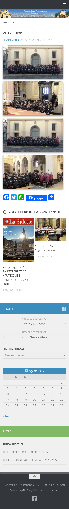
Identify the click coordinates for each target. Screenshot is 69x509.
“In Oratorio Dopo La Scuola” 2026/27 (27, 451)
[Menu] (64, 4)
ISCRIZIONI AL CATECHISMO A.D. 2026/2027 (31, 460)
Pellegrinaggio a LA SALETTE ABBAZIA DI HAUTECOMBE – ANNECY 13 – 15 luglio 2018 (16, 275)
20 (34, 399)
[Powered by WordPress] (23, 490)
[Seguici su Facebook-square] (64, 309)
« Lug (6, 416)
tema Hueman (52, 490)
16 (61, 394)
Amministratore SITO (17, 40)
